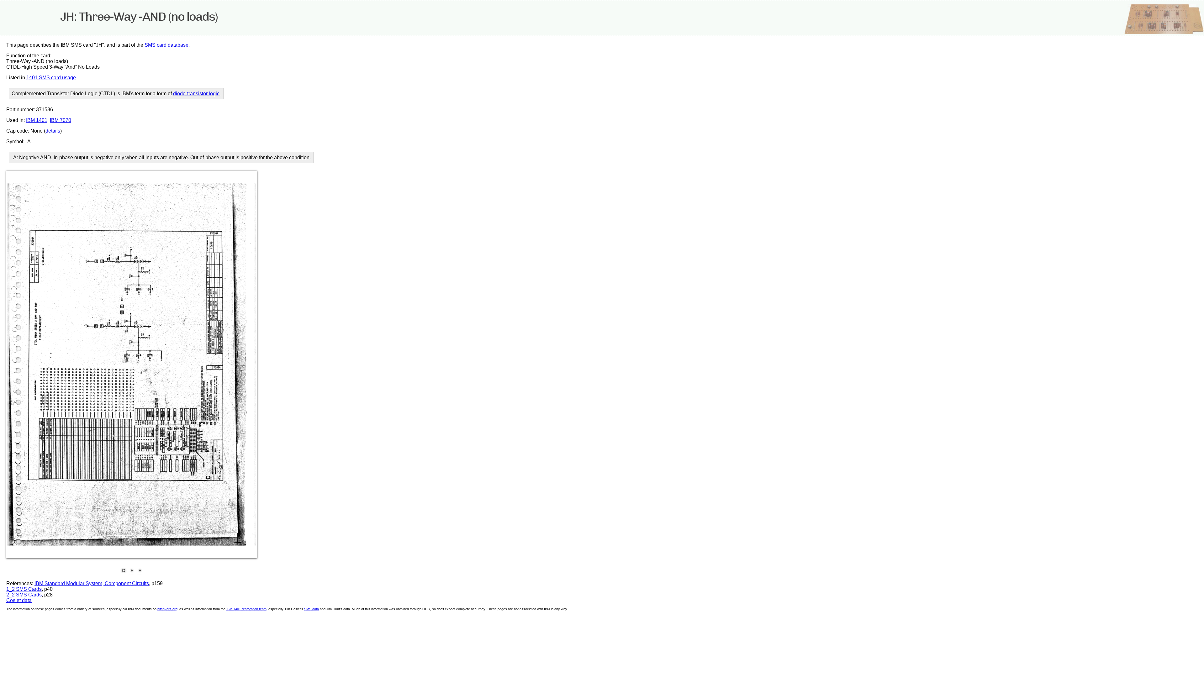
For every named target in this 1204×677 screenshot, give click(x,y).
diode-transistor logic (196, 93)
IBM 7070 (60, 120)
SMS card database (166, 45)
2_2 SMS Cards (24, 594)
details (52, 131)
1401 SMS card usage (51, 77)
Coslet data (19, 600)
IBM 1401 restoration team (246, 609)
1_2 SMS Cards (24, 589)
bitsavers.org (167, 609)
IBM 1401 (36, 120)
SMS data (311, 609)
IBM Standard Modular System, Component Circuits (91, 583)
